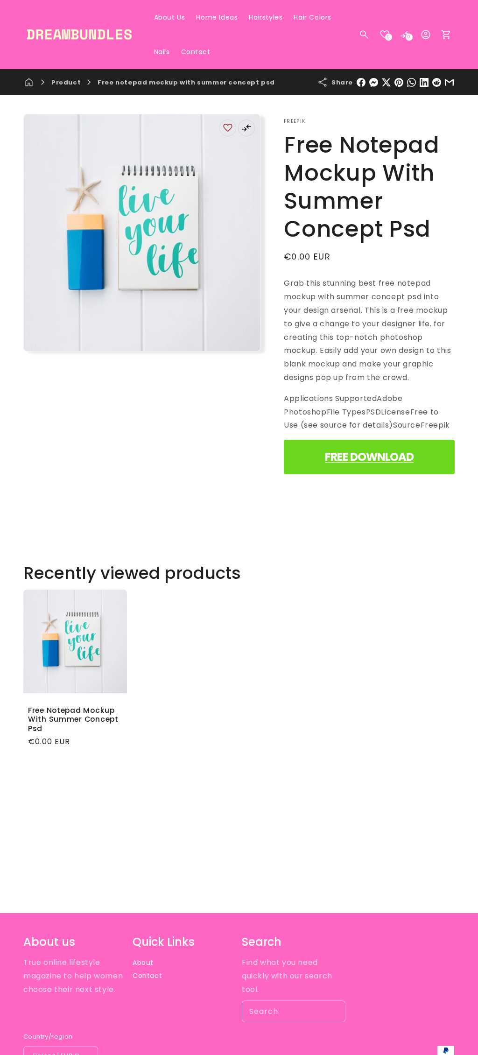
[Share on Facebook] (361, 82)
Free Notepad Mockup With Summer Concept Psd (73, 719)
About (143, 962)
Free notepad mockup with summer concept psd (186, 82)
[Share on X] (386, 82)
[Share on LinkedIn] (424, 82)
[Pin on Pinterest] (399, 82)
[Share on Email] (449, 82)
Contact (147, 975)
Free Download (369, 456)
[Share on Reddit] (436, 82)
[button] (364, 34)
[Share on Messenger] (373, 82)
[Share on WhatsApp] (411, 82)
